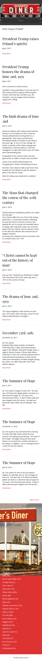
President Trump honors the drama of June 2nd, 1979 (18, 71)
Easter (4, 569)
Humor (5, 595)
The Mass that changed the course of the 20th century (20, 197)
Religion (5, 622)
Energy (4, 572)
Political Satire (7, 609)
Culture (5, 566)
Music (4, 602)
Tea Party (6, 638)
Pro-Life (5, 615)
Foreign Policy (7, 582)
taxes (4, 635)
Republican (6, 625)
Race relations (7, 619)
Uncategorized (7, 648)
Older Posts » (35, 500)
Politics (5, 612)
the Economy (7, 642)
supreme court (7, 632)
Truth (4, 645)
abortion (5, 559)
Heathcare (6, 589)
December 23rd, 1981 (17, 332)
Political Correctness (10, 605)
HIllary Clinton (7, 592)
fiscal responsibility (9, 579)
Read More (6, 53)
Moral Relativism (8, 599)
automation (6, 562)
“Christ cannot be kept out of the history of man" (19, 260)
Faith (4, 576)
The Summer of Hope (18, 380)
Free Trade (6, 585)
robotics (5, 628)
